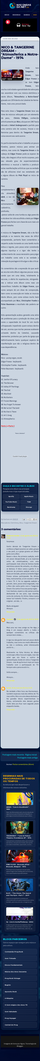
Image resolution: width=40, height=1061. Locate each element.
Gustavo (10, 619)
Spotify (11, 496)
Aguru (22, 1043)
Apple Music (28, 496)
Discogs (29, 507)
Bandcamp (11, 507)
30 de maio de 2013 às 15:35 (22, 688)
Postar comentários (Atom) (23, 764)
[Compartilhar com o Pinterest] (36, 519)
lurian (9, 688)
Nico (21, 523)
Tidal (29, 502)
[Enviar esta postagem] (23, 519)
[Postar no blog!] (30, 519)
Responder (11, 612)
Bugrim (8, 985)
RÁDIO (35, 15)
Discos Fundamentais (13, 965)
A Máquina (9, 998)
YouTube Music (11, 502)
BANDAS (27, 15)
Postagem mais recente (13, 754)
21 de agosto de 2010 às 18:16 (27, 619)
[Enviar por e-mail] (28, 519)
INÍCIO (6, 15)
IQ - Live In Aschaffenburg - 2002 (19, 922)
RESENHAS (16, 15)
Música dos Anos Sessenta (15, 972)
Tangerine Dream (30, 523)
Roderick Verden (13, 535)
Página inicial (31, 754)
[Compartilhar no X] (32, 519)
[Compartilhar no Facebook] (34, 519)
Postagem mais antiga (27, 757)
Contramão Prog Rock (14, 952)
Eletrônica (15, 523)
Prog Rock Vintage (12, 978)
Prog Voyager (10, 1018)
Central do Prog (11, 1025)
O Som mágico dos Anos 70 (16, 1005)
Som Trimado (10, 958)
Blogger (20, 1046)
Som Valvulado (11, 1011)
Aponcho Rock (11, 991)
